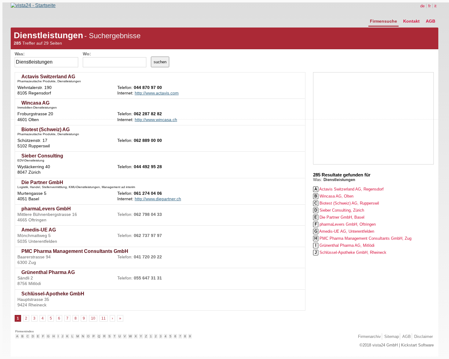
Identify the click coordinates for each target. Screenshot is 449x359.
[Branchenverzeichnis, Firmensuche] (33, 5)
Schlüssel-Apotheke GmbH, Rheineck (350, 252)
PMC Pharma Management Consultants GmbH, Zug (362, 238)
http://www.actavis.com (157, 93)
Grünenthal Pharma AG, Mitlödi (345, 245)
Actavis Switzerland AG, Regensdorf (349, 189)
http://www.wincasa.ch (156, 119)
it (435, 6)
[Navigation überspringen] (402, 14)
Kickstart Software (417, 345)
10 (93, 318)
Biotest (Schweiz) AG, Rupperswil (346, 203)
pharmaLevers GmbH (46, 208)
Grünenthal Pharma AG (48, 272)
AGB (430, 21)
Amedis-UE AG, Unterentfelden (344, 231)
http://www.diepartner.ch (158, 198)
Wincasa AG (35, 102)
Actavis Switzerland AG (48, 76)
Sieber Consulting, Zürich (339, 210)
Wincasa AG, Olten (333, 196)
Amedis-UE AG (38, 229)
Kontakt (411, 21)
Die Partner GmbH (42, 182)
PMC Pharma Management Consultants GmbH (74, 251)
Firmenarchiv (369, 336)
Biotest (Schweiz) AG (45, 129)
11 (103, 318)
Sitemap (391, 336)
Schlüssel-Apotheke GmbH (52, 293)
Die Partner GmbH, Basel (339, 217)
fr (429, 6)
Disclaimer (423, 336)
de (422, 6)
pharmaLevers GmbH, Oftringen (345, 224)
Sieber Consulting (42, 155)
